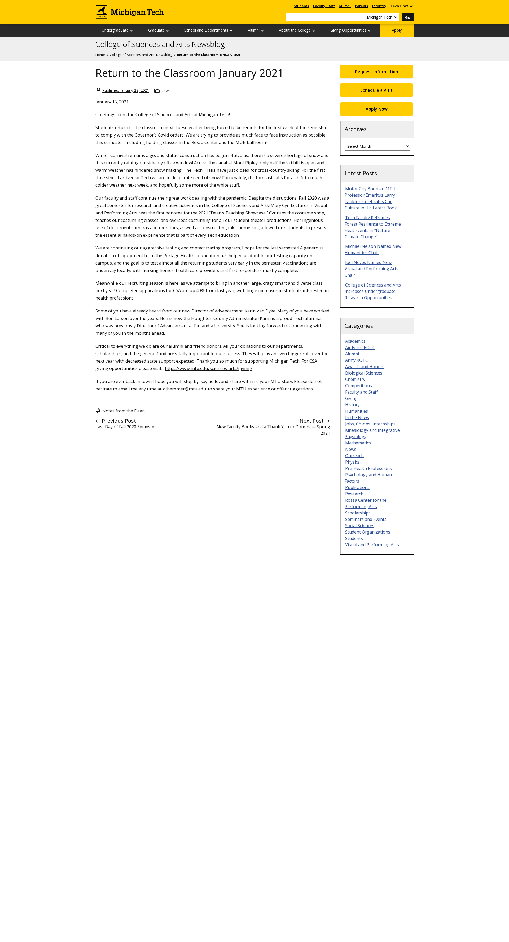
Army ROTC (356, 360)
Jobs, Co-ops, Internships (370, 424)
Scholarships (358, 513)
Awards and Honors (364, 366)
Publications (357, 487)
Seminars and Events (366, 519)
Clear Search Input (360, 17)
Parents (361, 5)
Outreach (354, 456)
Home (100, 54)
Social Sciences (359, 526)
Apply (397, 30)
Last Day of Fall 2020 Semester (125, 427)
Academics (355, 341)
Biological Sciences (363, 373)
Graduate (156, 30)
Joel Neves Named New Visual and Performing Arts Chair (371, 268)
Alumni (345, 5)
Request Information (376, 71)
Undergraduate (115, 30)
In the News (357, 417)
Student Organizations (367, 532)
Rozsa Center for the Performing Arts (366, 503)
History (352, 405)
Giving (351, 398)
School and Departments (206, 30)
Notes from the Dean (123, 411)
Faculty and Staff (361, 392)
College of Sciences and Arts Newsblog (160, 44)
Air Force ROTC (360, 347)
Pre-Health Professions (368, 468)
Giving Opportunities (348, 30)
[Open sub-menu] (411, 6)
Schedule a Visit (376, 90)
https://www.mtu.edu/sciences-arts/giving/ (208, 368)
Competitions (358, 386)
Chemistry (355, 379)
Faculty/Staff (324, 5)
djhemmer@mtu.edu (184, 389)
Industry (379, 5)
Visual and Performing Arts (372, 545)
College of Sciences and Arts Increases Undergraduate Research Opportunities (373, 291)
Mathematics (358, 443)
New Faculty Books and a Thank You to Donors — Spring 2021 (273, 430)
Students (301, 5)
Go (407, 17)
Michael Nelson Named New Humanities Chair (373, 249)
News (165, 90)
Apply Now (377, 109)
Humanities (356, 411)
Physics (352, 462)
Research (354, 494)
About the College (295, 30)
